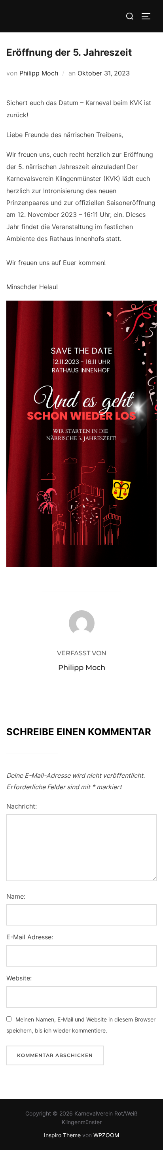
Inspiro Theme (62, 1135)
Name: (15, 896)
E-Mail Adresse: (29, 937)
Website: (19, 978)
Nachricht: (21, 806)
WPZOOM (106, 1135)
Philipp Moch (38, 73)
